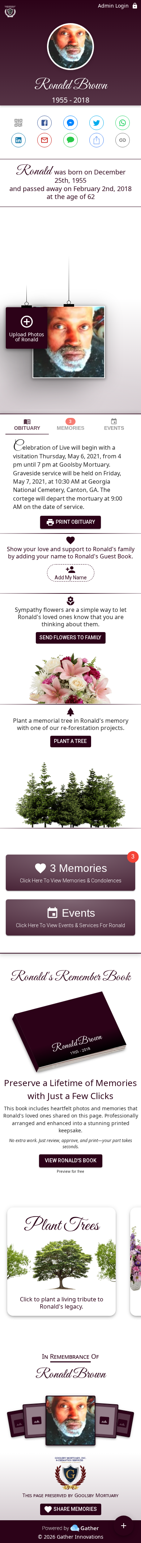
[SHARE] (96, 140)
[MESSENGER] (70, 123)
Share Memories (74, 1509)
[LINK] (122, 140)
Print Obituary (75, 522)
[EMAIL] (44, 140)
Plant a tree (70, 741)
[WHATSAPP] (122, 123)
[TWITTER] (96, 123)
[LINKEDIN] (18, 140)
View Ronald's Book (71, 1160)
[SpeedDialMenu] (124, 1526)
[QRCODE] (18, 123)
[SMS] (70, 140)
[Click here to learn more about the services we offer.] (71, 1474)
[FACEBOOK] (44, 123)
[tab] (27, 424)
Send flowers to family (70, 637)
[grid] (70, 322)
